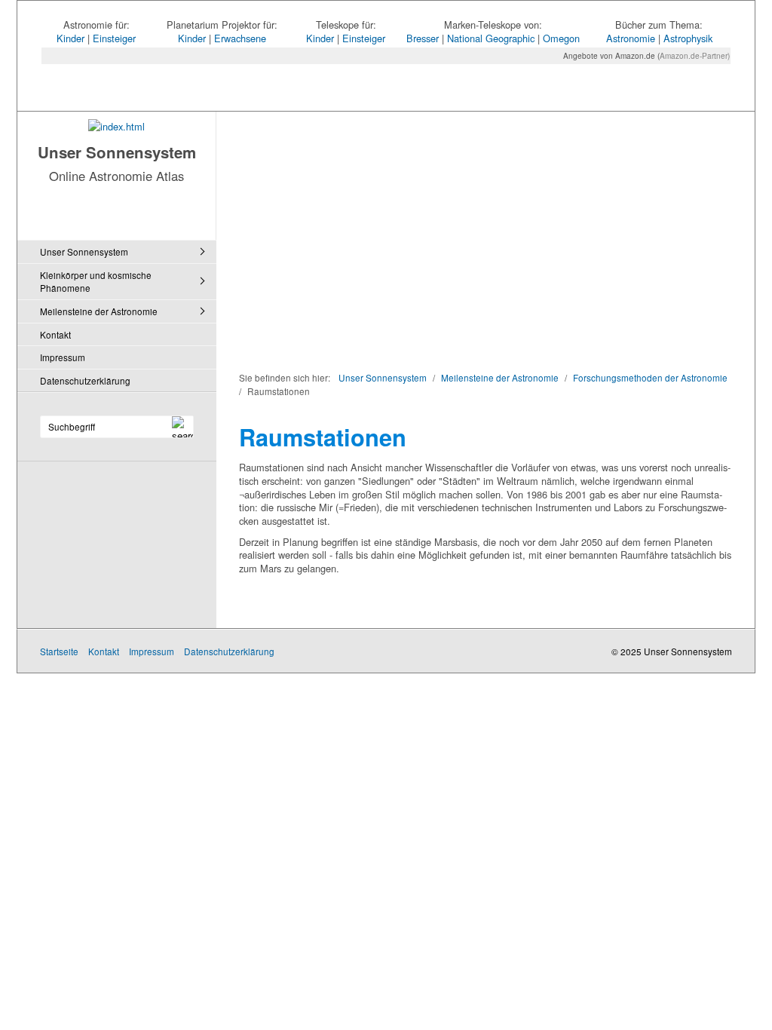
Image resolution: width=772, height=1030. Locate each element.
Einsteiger (114, 38)
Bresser (422, 38)
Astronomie (630, 38)
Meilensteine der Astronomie (99, 311)
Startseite (59, 651)
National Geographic (491, 38)
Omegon (561, 38)
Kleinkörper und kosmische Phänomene (96, 281)
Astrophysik (687, 38)
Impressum (62, 357)
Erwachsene (240, 38)
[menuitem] (120, 251)
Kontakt (55, 334)
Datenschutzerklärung (85, 380)
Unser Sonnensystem (117, 152)
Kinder (70, 38)
